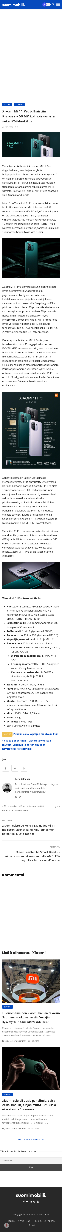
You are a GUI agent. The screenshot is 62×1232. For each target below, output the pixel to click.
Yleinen (19, 104)
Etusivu (11, 1220)
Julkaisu (13, 806)
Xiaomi (7, 104)
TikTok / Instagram (44, 1220)
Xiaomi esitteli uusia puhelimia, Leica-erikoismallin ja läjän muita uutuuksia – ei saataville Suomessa (30, 1105)
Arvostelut (24, 1220)
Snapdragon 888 (35, 806)
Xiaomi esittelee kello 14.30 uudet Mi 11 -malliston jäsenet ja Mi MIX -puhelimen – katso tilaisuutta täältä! (29, 830)
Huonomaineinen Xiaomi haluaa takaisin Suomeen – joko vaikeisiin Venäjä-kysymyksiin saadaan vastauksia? (31, 1017)
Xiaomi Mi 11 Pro (21, 810)
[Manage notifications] (6, 1225)
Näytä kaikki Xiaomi (29, 1139)
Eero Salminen (23, 778)
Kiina (22, 806)
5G (5, 806)
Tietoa (31, 1224)
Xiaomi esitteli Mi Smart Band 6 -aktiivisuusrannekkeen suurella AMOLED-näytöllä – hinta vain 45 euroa (32, 856)
